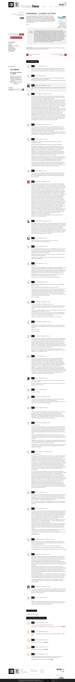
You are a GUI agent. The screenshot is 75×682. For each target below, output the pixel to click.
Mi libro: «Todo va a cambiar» (13, 45)
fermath (37, 646)
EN (64, 2)
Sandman (37, 622)
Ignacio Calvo (38, 586)
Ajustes (53, 680)
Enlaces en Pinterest (12, 49)
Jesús (36, 389)
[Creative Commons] (61, 677)
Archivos (44, 6)
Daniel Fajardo (38, 321)
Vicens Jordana (38, 93)
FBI (19, 14)
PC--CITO (36, 631)
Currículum (42, 669)
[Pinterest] (63, 4)
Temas (50, 6)
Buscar (21, 34)
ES (65, 2)
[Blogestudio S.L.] (60, 675)
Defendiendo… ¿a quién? (48, 17)
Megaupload (22, 15)
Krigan (36, 407)
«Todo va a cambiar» (34, 671)
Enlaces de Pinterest (24, 672)
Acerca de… (63, 6)
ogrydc (36, 654)
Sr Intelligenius (38, 221)
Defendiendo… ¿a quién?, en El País (41, 13)
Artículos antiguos (11, 48)
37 (22, 18)
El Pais (17, 14)
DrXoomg (37, 639)
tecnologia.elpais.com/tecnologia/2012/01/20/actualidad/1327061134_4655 (45, 626)
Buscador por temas (17, 37)
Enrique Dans (38, 85)
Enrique (30, 6)
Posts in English (11, 51)
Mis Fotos (32, 669)
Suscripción (42, 672)
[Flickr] (64, 4)
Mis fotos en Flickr (11, 50)
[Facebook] (60, 4)
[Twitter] (61, 4)
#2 (31, 642)
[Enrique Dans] (14, 4)
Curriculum (10, 43)
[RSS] (65, 4)
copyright (14, 14)
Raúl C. (36, 66)
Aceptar (47, 680)
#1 (31, 633)
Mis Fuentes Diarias (34, 670)
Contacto (57, 6)
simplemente (37, 181)
